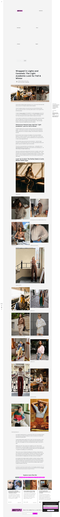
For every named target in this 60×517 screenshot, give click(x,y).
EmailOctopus (52, 510)
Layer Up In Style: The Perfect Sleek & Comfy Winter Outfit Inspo (55, 116)
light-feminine (36, 477)
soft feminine (37, 113)
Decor (37, 27)
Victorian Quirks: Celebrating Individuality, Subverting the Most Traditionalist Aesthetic (14, 492)
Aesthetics (41, 10)
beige (24, 477)
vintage (40, 477)
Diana (42, 502)
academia (21, 477)
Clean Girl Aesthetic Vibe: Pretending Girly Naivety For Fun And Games (44, 492)
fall (26, 477)
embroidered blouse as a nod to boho (22, 147)
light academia (22, 113)
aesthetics (17, 477)
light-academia (30, 477)
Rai (10, 502)
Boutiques (18, 27)
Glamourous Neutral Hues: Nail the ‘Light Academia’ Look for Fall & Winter (55, 114)
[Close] (59, 502)
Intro (53, 111)
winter (43, 477)
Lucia (27, 502)
